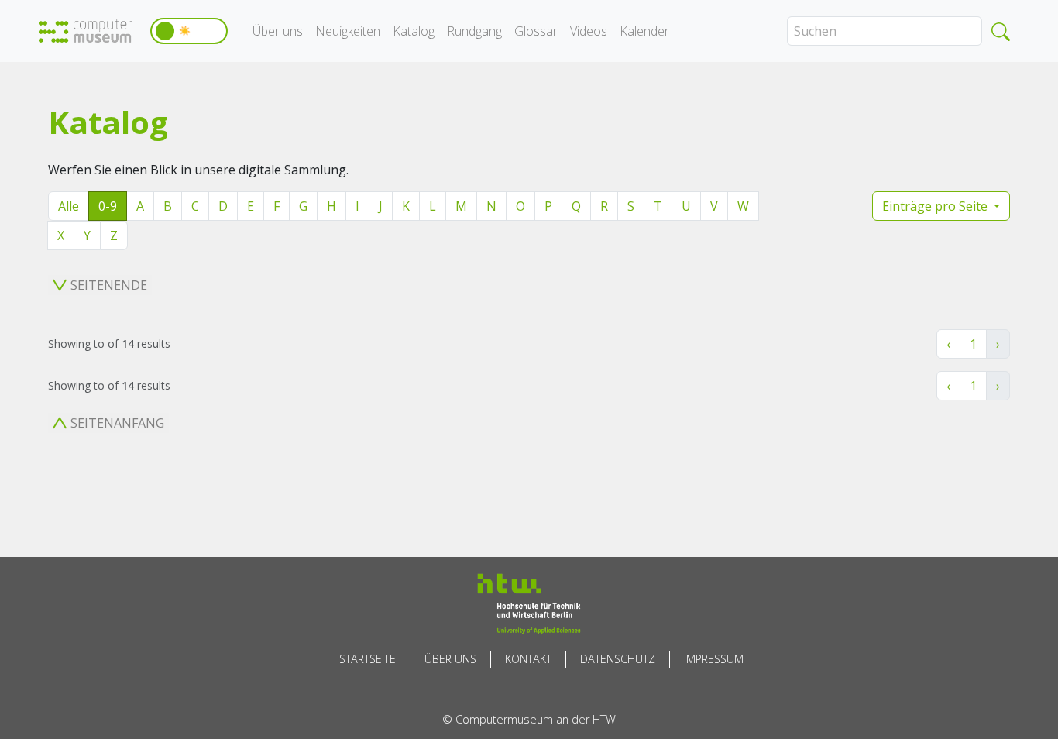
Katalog (414, 31)
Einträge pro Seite (936, 206)
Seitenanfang (117, 422)
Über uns (277, 31)
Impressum (714, 658)
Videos (588, 31)
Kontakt (528, 658)
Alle (68, 206)
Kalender (644, 31)
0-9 (107, 206)
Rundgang (474, 31)
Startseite (367, 658)
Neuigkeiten (347, 31)
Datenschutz (617, 658)
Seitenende (108, 285)
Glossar (536, 31)
